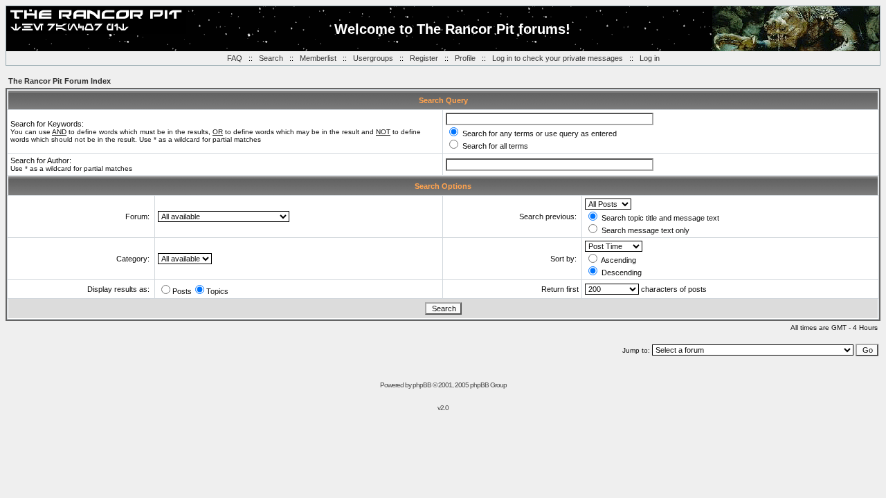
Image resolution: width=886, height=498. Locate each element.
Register (424, 58)
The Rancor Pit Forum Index (59, 81)
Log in (650, 58)
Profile (465, 58)
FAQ (234, 58)
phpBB (422, 385)
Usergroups (373, 58)
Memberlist (318, 58)
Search (271, 58)
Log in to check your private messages (557, 58)
